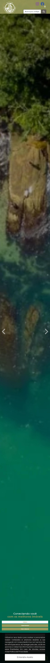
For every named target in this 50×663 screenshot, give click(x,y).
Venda (25, 622)
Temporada (25, 625)
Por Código (25, 629)
